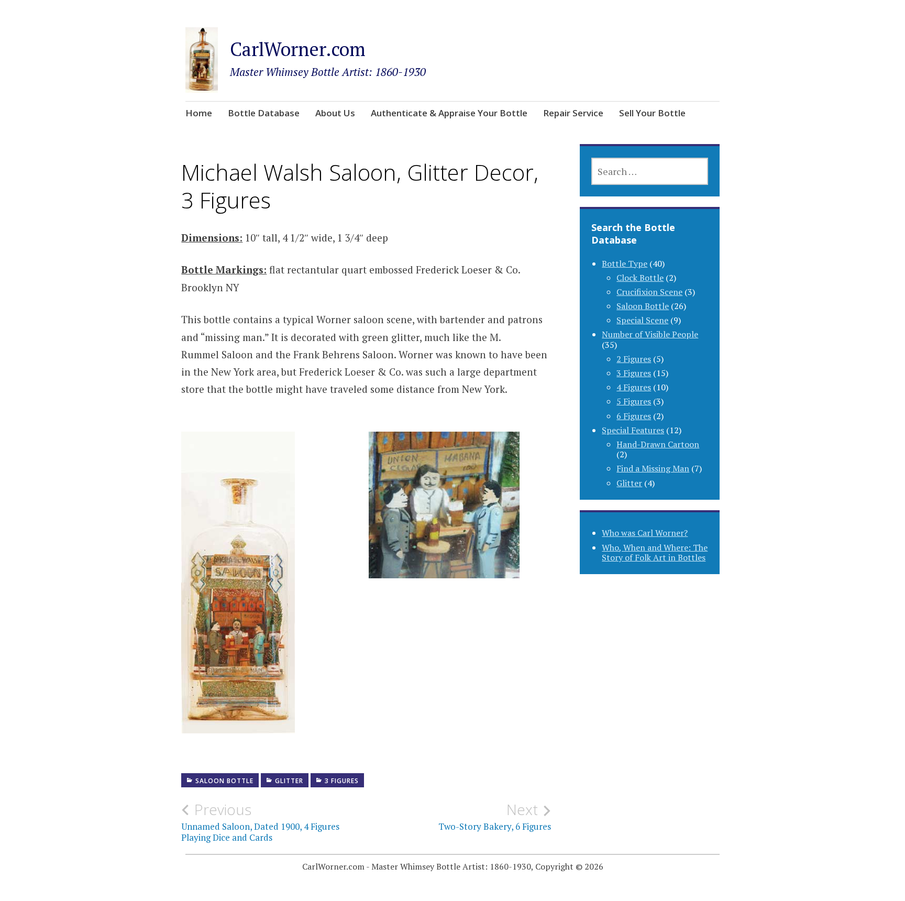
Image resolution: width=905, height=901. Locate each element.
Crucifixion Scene (649, 292)
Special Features (633, 430)
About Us (335, 113)
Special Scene (642, 320)
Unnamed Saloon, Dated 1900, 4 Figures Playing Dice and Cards (260, 822)
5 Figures (633, 401)
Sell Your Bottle (652, 113)
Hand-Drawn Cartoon (657, 444)
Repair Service (573, 113)
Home (198, 113)
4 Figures (633, 387)
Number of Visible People (650, 334)
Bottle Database (264, 113)
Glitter (289, 780)
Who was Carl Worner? (645, 533)
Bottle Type (624, 263)
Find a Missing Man (652, 468)
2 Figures (633, 359)
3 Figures (342, 780)
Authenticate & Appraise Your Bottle (449, 113)
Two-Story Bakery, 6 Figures (494, 816)
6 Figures (633, 416)
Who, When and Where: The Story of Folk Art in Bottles (655, 552)
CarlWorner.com (298, 49)
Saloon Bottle (224, 780)
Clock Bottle (640, 277)
